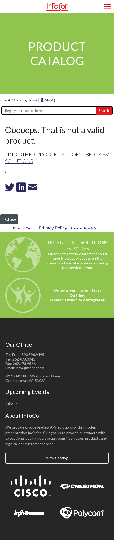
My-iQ (49, 100)
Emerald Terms (24, 228)
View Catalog (57, 458)
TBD (9, 403)
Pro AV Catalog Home (19, 100)
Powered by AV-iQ (83, 228)
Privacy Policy (52, 228)
